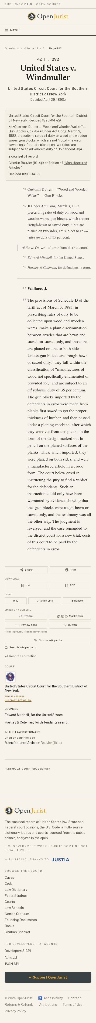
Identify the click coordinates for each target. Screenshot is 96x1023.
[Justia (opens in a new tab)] (60, 859)
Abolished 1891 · (15, 696)
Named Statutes (17, 914)
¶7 (24, 299)
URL (15, 600)
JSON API (12, 964)
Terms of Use (72, 1004)
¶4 (24, 257)
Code (9, 883)
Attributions (48, 1004)
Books (9, 926)
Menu (15, 30)
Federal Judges (16, 896)
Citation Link (45, 600)
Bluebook (77, 600)
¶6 (24, 287)
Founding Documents (21, 920)
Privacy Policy (15, 1011)
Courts (10, 902)
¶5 (24, 267)
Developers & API (18, 951)
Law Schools (14, 908)
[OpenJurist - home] (48, 16)
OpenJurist (12, 48)
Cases (9, 877)
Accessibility (50, 998)
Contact (74, 998)
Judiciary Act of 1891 (18, 700)
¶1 (24, 189)
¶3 (25, 247)
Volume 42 (31, 48)
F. (44, 48)
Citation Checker (17, 932)
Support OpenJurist (48, 977)
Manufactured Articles (22, 743)
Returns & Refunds (19, 1004)
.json (25, 768)
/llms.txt (11, 957)
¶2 (24, 205)
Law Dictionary (16, 890)
